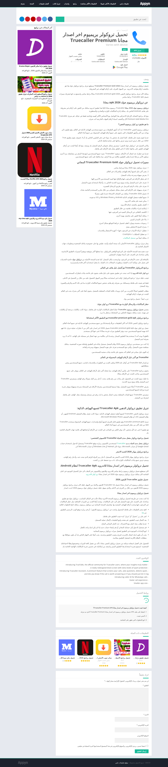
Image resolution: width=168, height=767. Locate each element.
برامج (75, 4)
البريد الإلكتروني (143, 731)
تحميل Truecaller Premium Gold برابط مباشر (124, 601)
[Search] (60, 19)
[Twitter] (44, 19)
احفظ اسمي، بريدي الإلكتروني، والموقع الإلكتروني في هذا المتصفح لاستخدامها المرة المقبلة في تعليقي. (111, 752)
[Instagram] (38, 19)
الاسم (146, 721)
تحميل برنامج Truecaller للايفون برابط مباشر (125, 606)
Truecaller (121, 443)
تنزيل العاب (56, 4)
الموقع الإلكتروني (143, 742)
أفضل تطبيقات (44, 4)
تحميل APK (137, 50)
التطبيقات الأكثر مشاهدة (89, 4)
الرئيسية (125, 30)
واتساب (66, 4)
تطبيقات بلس (124, 4)
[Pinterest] (27, 19)
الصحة (32, 4)
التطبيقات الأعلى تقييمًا (108, 4)
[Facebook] (50, 19)
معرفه (23, 4)
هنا (143, 512)
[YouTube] (33, 19)
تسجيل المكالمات (129, 238)
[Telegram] (21, 19)
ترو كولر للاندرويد (92, 474)
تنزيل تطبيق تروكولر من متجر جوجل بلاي (81, 601)
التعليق (146, 691)
